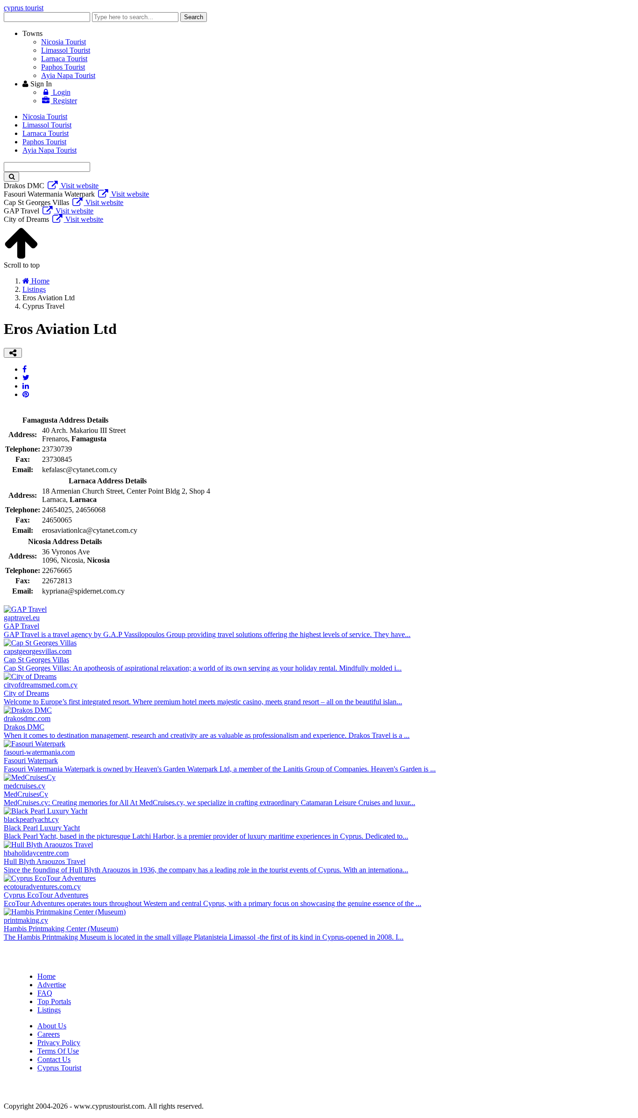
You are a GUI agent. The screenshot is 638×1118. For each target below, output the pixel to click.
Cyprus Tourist (59, 1068)
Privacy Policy (58, 1043)
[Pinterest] (25, 394)
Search (193, 17)
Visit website (79, 186)
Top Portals (54, 1001)
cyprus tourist (23, 8)
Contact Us (54, 1059)
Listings (49, 1010)
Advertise (51, 985)
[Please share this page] (13, 353)
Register (64, 101)
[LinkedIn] (25, 386)
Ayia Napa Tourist (68, 75)
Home (46, 976)
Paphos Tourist (63, 67)
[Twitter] (25, 378)
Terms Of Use (58, 1051)
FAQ (44, 993)
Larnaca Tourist (64, 59)
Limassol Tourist (65, 50)
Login (61, 92)
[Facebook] (24, 369)
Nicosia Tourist (63, 42)
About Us (51, 1026)
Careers (48, 1034)
